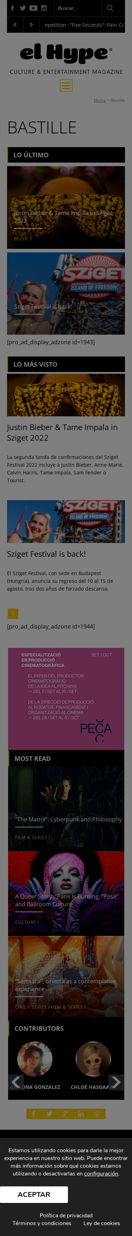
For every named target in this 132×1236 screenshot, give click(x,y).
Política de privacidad (66, 1215)
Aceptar (34, 1194)
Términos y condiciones (41, 1223)
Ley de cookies (101, 1223)
